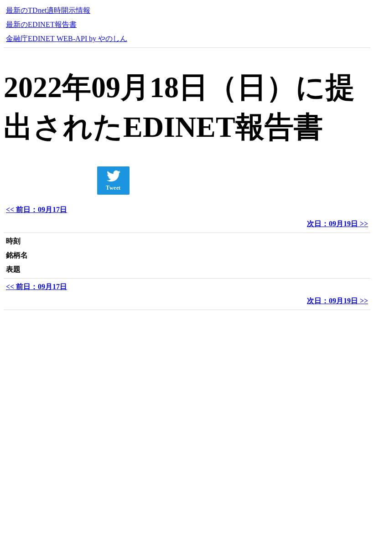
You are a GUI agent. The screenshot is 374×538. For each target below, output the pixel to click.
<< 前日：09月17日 (36, 209)
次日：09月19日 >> (337, 224)
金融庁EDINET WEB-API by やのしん (66, 38)
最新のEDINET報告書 (41, 24)
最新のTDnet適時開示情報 (48, 10)
